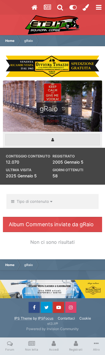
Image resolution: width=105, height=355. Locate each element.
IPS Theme (23, 318)
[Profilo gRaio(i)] (52, 139)
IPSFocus (45, 318)
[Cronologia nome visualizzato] (63, 108)
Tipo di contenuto (32, 201)
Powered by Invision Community (52, 329)
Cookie (85, 318)
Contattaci (66, 318)
